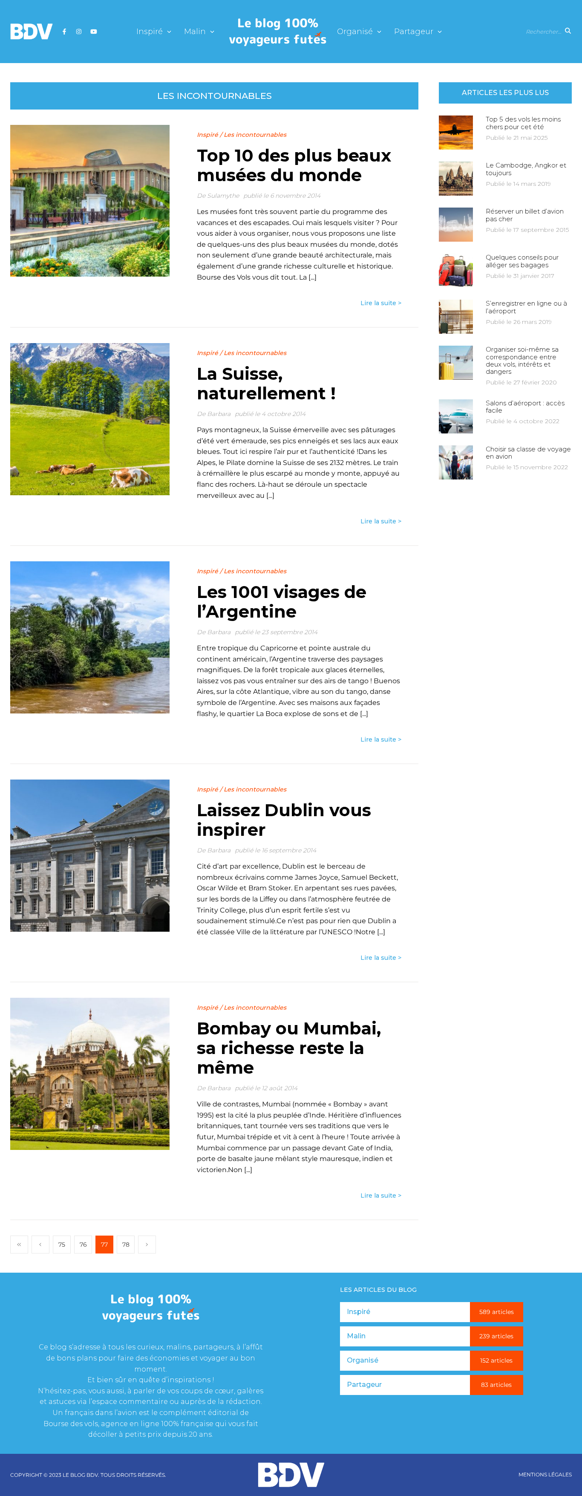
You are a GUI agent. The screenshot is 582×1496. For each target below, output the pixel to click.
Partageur (413, 31)
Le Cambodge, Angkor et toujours (526, 168)
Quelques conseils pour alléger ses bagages (522, 261)
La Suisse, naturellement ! (266, 383)
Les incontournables (255, 135)
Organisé (355, 31)
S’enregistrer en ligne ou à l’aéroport (526, 307)
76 (83, 1244)
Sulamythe (223, 195)
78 (126, 1244)
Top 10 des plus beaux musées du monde (294, 165)
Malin (195, 31)
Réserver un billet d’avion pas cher (525, 214)
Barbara (218, 414)
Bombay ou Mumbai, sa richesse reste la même (289, 1048)
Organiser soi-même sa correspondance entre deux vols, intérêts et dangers (522, 360)
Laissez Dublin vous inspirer (284, 820)
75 (61, 1244)
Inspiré (149, 31)
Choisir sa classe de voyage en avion (528, 452)
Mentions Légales (545, 1475)
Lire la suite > (380, 303)
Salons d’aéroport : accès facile (525, 406)
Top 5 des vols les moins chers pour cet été (523, 122)
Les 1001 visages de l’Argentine (281, 601)
